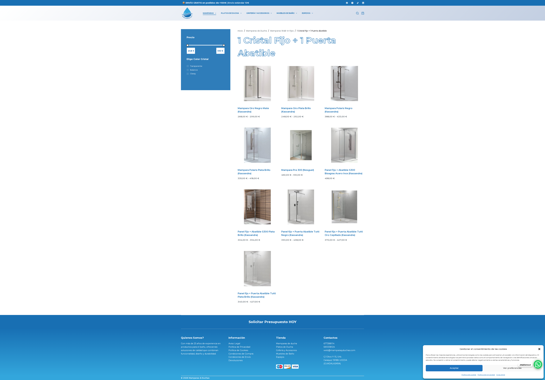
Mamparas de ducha (286, 343)
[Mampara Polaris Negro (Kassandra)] (344, 83)
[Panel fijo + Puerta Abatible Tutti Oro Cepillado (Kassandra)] (344, 207)
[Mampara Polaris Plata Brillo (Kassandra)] (257, 145)
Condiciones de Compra (241, 353)
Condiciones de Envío (240, 357)
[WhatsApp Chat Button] (538, 364)
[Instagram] (352, 3)
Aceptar (454, 368)
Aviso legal (500, 375)
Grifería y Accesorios (257, 13)
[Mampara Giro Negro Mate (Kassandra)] (257, 83)
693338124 (329, 347)
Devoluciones (236, 360)
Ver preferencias (512, 368)
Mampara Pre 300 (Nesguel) (297, 170)
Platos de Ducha (230, 13)
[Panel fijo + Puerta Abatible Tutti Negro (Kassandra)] (301, 207)
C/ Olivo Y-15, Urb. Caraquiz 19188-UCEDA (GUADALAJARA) (336, 360)
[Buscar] (357, 13)
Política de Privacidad (239, 347)
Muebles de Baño (285, 13)
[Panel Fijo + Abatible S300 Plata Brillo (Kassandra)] (257, 207)
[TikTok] (358, 3)
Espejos (306, 13)
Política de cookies (469, 375)
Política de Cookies (238, 350)
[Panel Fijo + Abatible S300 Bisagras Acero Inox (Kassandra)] (344, 145)
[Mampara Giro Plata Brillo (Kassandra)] (301, 83)
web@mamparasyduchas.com (339, 350)
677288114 (329, 343)
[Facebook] (347, 3)
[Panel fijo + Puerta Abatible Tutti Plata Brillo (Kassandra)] (257, 268)
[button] (539, 349)
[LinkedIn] (363, 3)
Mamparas (208, 13)
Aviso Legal (234, 343)
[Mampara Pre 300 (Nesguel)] (301, 145)
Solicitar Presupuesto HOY (272, 322)
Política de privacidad (486, 375)
